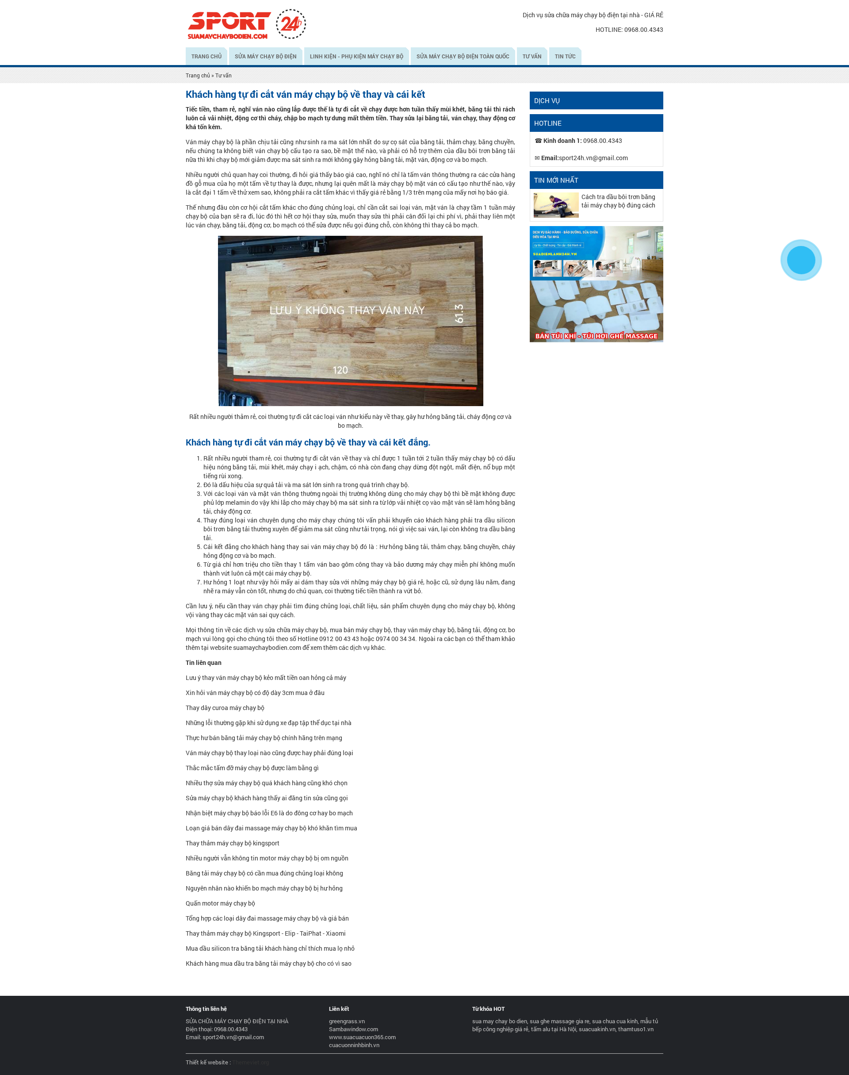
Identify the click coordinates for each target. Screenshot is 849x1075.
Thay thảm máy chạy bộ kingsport (232, 843)
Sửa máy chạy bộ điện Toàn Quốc (463, 56)
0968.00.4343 (643, 29)
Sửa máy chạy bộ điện (266, 56)
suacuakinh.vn (597, 1029)
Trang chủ (198, 75)
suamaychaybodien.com (267, 647)
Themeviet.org (250, 1062)
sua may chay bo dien (499, 1021)
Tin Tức (565, 56)
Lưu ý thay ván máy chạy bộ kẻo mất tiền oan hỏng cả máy (266, 677)
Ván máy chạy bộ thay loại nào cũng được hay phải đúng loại (269, 753)
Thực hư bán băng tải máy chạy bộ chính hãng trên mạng (264, 737)
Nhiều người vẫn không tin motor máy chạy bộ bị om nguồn (267, 858)
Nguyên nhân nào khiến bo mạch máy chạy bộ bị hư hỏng (264, 888)
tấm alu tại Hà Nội (553, 1029)
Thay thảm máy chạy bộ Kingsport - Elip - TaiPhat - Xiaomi (266, 933)
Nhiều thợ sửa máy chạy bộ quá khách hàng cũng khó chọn (267, 783)
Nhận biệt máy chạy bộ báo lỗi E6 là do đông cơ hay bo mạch (269, 813)
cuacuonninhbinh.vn (354, 1045)
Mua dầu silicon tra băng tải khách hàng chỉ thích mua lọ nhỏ (270, 948)
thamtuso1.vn (636, 1029)
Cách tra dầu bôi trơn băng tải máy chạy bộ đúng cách (618, 200)
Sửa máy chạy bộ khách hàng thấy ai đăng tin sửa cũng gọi (267, 798)
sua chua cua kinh (615, 1021)
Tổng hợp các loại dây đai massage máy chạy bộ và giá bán (267, 918)
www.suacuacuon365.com (362, 1037)
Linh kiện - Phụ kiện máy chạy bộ (356, 56)
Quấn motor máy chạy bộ (220, 903)
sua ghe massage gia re (559, 1021)
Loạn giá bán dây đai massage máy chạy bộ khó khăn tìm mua (271, 828)
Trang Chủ (206, 56)
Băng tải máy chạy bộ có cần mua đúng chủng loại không (264, 873)
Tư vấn (532, 56)
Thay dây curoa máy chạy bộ (225, 707)
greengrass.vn (347, 1021)
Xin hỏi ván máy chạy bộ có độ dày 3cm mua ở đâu (255, 692)
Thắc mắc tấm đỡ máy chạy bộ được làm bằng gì (252, 768)
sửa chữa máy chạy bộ (296, 630)
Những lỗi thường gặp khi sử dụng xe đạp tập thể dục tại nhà (269, 722)
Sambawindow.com (353, 1029)
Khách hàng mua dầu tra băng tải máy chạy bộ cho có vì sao (269, 963)
